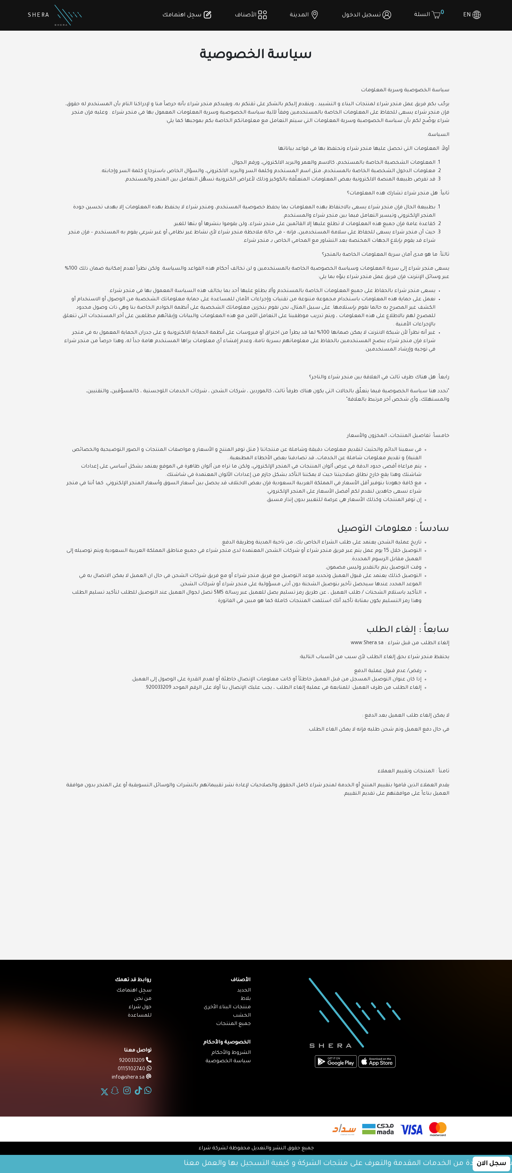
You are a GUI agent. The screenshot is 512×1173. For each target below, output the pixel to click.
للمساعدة (140, 1016)
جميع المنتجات (233, 1024)
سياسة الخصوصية (228, 1061)
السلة (428, 14)
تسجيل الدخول (362, 15)
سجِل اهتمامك (182, 15)
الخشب (242, 1016)
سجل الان (491, 1163)
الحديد (244, 991)
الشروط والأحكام (231, 1053)
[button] (304, 15)
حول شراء (140, 1007)
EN (467, 15)
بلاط (246, 999)
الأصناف (246, 15)
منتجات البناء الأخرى (227, 1007)
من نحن (143, 999)
